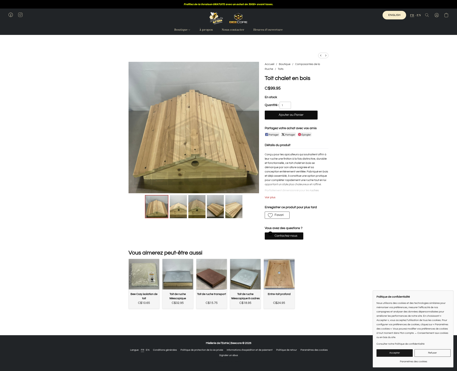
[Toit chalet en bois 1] (178, 206)
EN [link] (147, 350)
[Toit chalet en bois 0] (156, 206)
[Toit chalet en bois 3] (215, 206)
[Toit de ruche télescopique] (177, 274)
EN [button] (419, 15)
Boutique (181, 29)
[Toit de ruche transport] (211, 274)
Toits (280, 69)
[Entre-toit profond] (279, 274)
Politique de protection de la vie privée (201, 350)
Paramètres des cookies (314, 350)
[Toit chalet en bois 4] (233, 206)
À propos (206, 29)
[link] (413, 360)
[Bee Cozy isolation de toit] (144, 274)
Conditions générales (165, 350)
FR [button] (412, 15)
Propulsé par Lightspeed (228, 361)
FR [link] (142, 350)
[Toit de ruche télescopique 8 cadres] (245, 274)
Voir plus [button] (270, 197)
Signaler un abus (228, 355)
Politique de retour (286, 350)
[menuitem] (320, 55)
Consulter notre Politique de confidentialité (400, 344)
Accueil (269, 64)
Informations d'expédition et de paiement (250, 350)
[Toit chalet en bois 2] (196, 206)
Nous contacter (233, 29)
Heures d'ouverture (268, 29)
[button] (228, 18)
